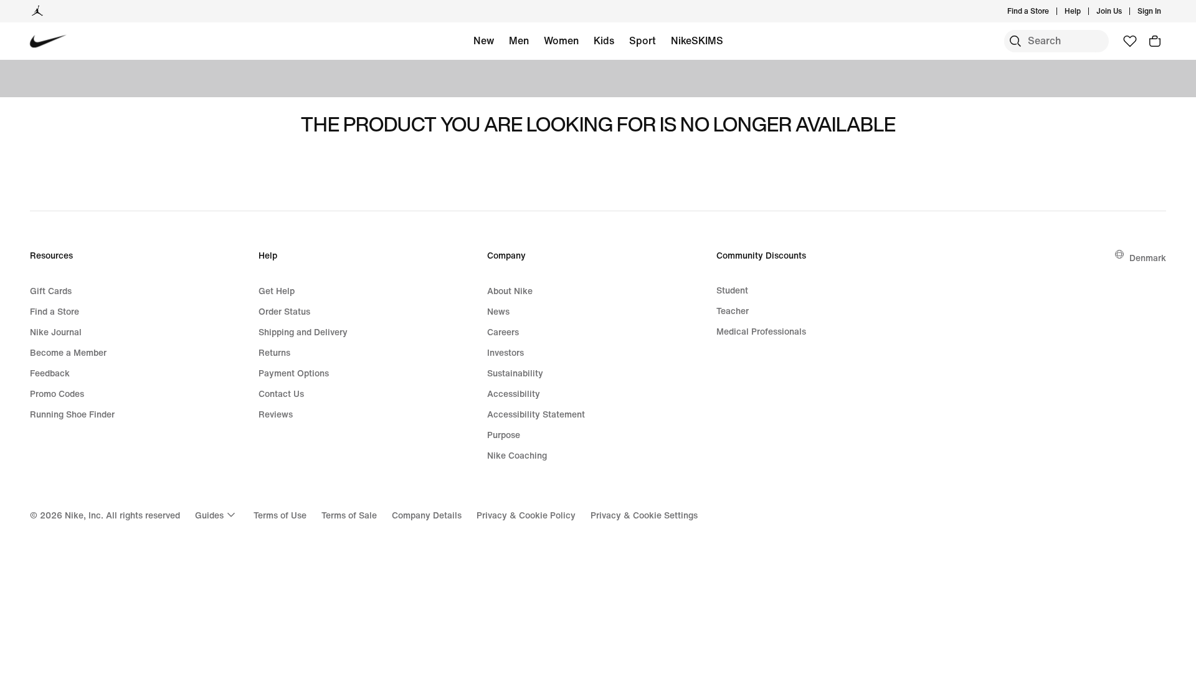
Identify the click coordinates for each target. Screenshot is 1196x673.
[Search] (1015, 41)
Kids (604, 40)
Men (519, 40)
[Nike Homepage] (48, 41)
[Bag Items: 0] (1155, 41)
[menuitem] (1084, 11)
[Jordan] (37, 11)
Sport (642, 40)
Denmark (1147, 257)
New (483, 40)
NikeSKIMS (697, 40)
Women (561, 40)
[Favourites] (1130, 41)
